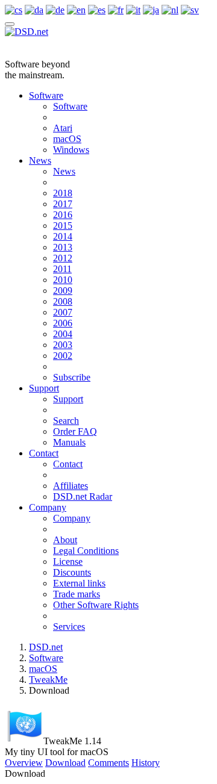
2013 (62, 247)
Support (44, 388)
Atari (62, 128)
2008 (62, 301)
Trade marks (76, 594)
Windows (71, 150)
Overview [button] (24, 763)
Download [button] (65, 763)
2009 (62, 290)
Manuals (69, 442)
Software (46, 95)
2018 (62, 193)
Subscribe (71, 377)
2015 (62, 225)
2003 (62, 345)
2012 (62, 258)
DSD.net (46, 647)
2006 (62, 323)
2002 (62, 355)
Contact (43, 453)
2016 (62, 215)
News (40, 160)
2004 (62, 334)
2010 (62, 280)
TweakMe (48, 679)
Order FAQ (75, 431)
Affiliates (70, 486)
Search (66, 420)
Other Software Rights (96, 605)
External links (79, 583)
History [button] (145, 763)
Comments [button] (108, 763)
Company (47, 507)
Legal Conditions (86, 551)
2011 (62, 269)
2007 (62, 312)
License (68, 561)
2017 (62, 204)
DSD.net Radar (82, 496)
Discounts (72, 572)
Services (69, 626)
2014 (62, 236)
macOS (67, 139)
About (65, 540)
